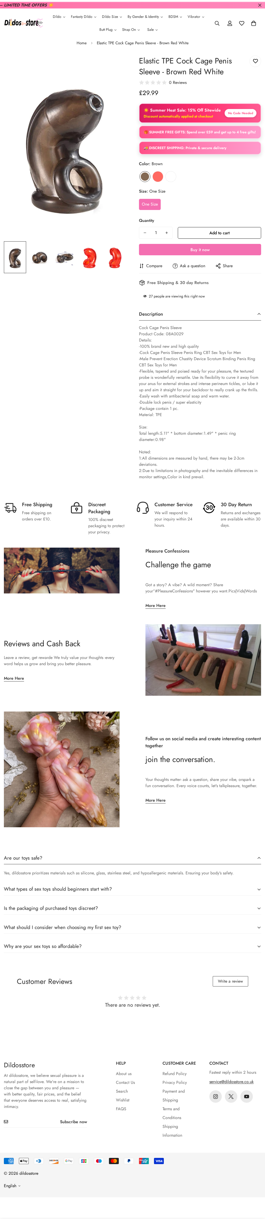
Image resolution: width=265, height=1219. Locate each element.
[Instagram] (215, 1096)
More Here (155, 605)
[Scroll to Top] (255, 1191)
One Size (150, 204)
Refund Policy (175, 1074)
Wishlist (122, 1100)
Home (82, 43)
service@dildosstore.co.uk (231, 1082)
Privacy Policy (175, 1082)
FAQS (121, 1109)
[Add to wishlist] (255, 61)
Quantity (146, 220)
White (171, 176)
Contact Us (125, 1082)
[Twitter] (231, 1096)
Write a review (230, 981)
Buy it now (200, 250)
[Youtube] (246, 1096)
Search (122, 1091)
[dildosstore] (23, 23)
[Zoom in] (115, 65)
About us (123, 1074)
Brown (145, 176)
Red (158, 176)
